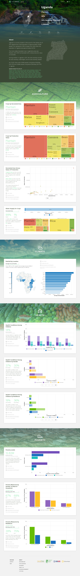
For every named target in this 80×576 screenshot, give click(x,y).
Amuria (18, 70)
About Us (21, 567)
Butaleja (10, 71)
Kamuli (26, 72)
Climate (40, 33)
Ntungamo (14, 77)
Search (11, 561)
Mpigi (19, 76)
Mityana (10, 76)
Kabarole (37, 71)
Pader (17, 77)
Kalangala (16, 72)
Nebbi (10, 77)
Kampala (22, 72)
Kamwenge (30, 72)
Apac (21, 70)
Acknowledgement (23, 569)
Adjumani (10, 70)
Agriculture (31, 33)
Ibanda (19, 71)
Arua (23, 70)
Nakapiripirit (31, 76)
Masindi (29, 74)
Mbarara (38, 74)
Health (49, 33)
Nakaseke (35, 76)
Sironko (34, 77)
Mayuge (32, 74)
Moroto (13, 76)
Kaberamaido (11, 72)
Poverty (58, 33)
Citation (21, 571)
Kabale (33, 71)
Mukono (26, 76)
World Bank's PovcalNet (14, 456)
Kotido (39, 73)
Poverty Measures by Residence (12, 522)
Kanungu (34, 72)
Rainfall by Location (12, 261)
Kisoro (30, 73)
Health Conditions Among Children (14, 326)
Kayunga (17, 73)
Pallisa (20, 77)
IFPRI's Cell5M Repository (14, 231)
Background (22, 561)
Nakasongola (39, 76)
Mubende (22, 76)
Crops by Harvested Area (13, 104)
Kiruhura (26, 73)
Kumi (10, 74)
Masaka (26, 74)
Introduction (21, 33)
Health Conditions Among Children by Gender (14, 360)
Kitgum (33, 73)
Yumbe (15, 78)
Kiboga (23, 73)
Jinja (27, 71)
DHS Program (13, 383)
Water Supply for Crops (13, 208)
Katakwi (13, 73)
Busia (40, 70)
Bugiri (25, 70)
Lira (15, 74)
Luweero (18, 74)
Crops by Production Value (12, 136)
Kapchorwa (38, 72)
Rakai (23, 77)
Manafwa (22, 74)
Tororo (40, 77)
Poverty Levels (10, 450)
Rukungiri (25, 77)
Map (69, 1)
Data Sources (22, 563)
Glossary (21, 565)
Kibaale (20, 73)
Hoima (16, 71)
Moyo (17, 76)
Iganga (22, 71)
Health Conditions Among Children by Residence (14, 395)
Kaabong (30, 71)
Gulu (13, 71)
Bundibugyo (32, 70)
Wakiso (10, 78)
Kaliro (19, 72)
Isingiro (24, 71)
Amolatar (14, 70)
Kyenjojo (12, 74)
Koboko (36, 73)
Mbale (36, 74)
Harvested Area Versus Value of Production (13, 169)
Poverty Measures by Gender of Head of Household (12, 486)
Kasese (10, 73)
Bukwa (28, 70)
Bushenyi (36, 70)
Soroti (37, 77)
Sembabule (30, 77)
